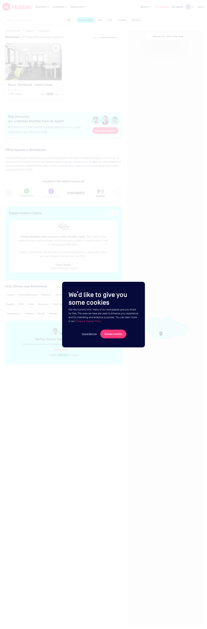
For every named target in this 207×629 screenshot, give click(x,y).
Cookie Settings (89, 334)
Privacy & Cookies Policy (88, 321)
